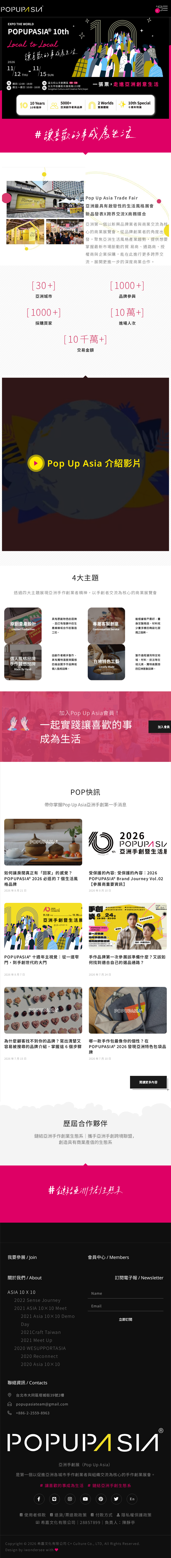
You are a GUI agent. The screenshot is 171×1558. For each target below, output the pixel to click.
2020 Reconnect (39, 1356)
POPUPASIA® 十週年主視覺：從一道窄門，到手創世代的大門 (41, 959)
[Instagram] (70, 1499)
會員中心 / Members (108, 1257)
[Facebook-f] (39, 1499)
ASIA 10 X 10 (22, 1292)
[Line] (54, 1499)
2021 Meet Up (36, 1340)
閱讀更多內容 (148, 1082)
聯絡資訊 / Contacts (27, 1383)
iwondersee (34, 1549)
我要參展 (16, 1257)
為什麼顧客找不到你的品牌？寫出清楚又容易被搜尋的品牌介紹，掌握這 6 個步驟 (43, 1043)
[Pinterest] (101, 1499)
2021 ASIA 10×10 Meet (40, 1308)
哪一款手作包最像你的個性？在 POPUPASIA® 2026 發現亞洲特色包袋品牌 (127, 1046)
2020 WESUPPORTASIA (40, 1348)
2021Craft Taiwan (41, 1332)
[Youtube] (85, 1499)
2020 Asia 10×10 (40, 1364)
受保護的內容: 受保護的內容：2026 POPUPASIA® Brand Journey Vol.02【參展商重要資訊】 (126, 878)
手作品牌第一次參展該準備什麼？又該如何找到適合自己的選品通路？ (127, 959)
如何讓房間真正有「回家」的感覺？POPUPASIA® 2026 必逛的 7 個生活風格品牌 (41, 878)
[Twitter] (116, 1499)
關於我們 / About (25, 1278)
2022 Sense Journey (37, 1300)
